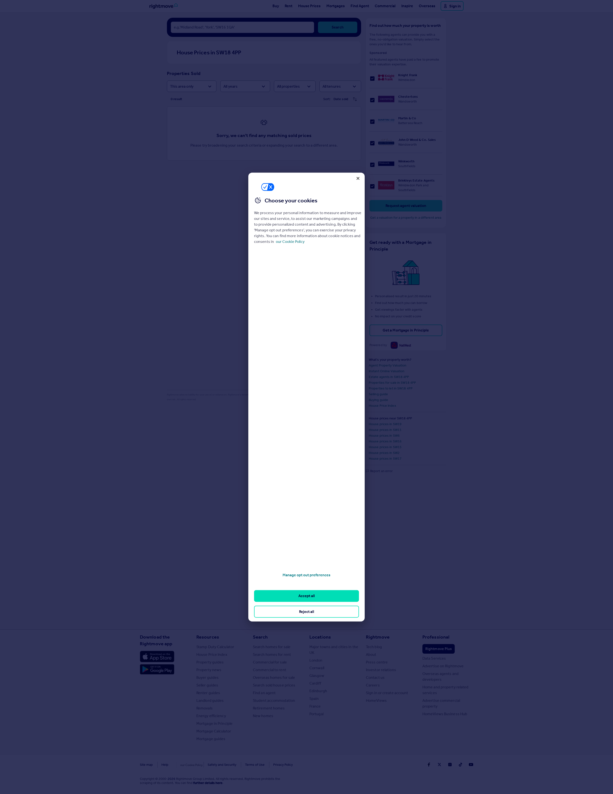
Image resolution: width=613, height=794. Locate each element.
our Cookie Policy (290, 241)
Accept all (306, 596)
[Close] (358, 178)
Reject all (306, 611)
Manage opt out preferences (306, 575)
